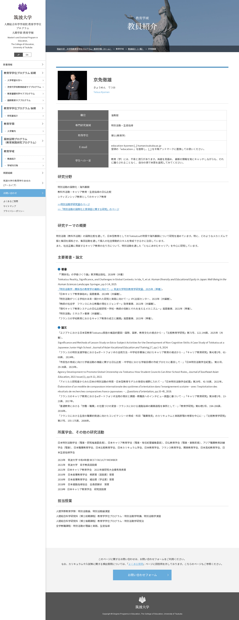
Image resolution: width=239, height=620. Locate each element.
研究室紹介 (12, 115)
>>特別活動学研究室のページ (74, 204)
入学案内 (11, 131)
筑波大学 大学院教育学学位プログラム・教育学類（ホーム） (84, 48)
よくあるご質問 (10, 201)
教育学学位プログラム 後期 (20, 108)
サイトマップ (9, 206)
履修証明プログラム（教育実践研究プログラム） (21, 140)
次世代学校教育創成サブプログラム (24, 86)
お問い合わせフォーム (142, 575)
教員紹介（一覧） (136, 48)
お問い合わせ (10, 193)
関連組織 (7, 172)
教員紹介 (11, 158)
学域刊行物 (12, 165)
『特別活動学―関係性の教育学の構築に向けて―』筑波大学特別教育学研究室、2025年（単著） (110, 289)
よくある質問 (135, 564)
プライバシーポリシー (13, 211)
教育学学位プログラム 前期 (20, 73)
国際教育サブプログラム (19, 100)
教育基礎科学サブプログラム (21, 93)
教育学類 (9, 124)
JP (18, 54)
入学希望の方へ (14, 80)
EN (27, 54)
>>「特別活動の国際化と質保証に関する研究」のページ (88, 209)
